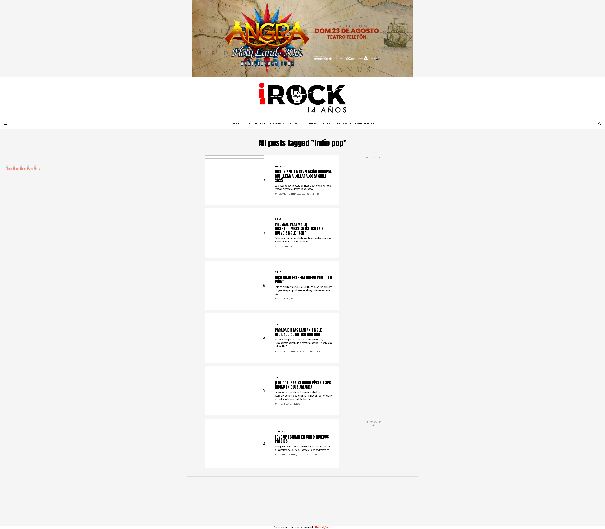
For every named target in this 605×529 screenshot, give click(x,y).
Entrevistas (275, 123)
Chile (247, 123)
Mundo (236, 123)
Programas (343, 123)
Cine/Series (311, 123)
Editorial (326, 123)
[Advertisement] (373, 285)
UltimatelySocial (323, 527)
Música (259, 123)
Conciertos (293, 123)
